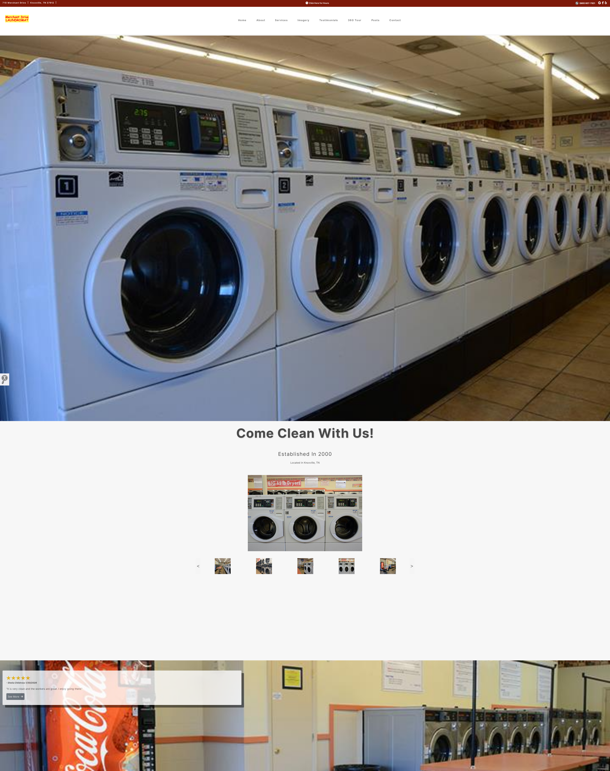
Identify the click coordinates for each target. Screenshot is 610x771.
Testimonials (328, 20)
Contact (395, 20)
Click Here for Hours (319, 3)
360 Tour (355, 20)
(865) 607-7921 (587, 3)
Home (242, 20)
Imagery (303, 20)
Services (281, 20)
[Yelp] (606, 3)
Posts (375, 20)
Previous (198, 566)
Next (412, 566)
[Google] (599, 3)
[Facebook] (602, 3)
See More (14, 696)
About (260, 20)
